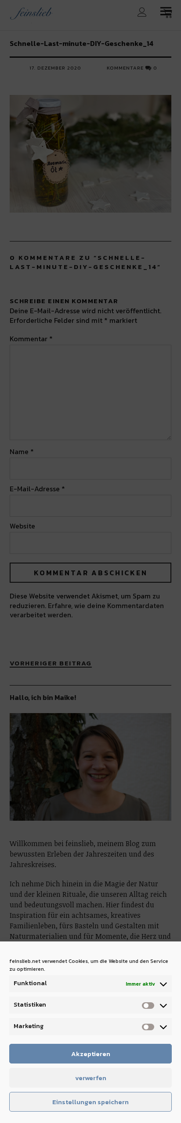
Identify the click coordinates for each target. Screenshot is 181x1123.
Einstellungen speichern (90, 1102)
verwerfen (90, 1078)
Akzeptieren (90, 1054)
